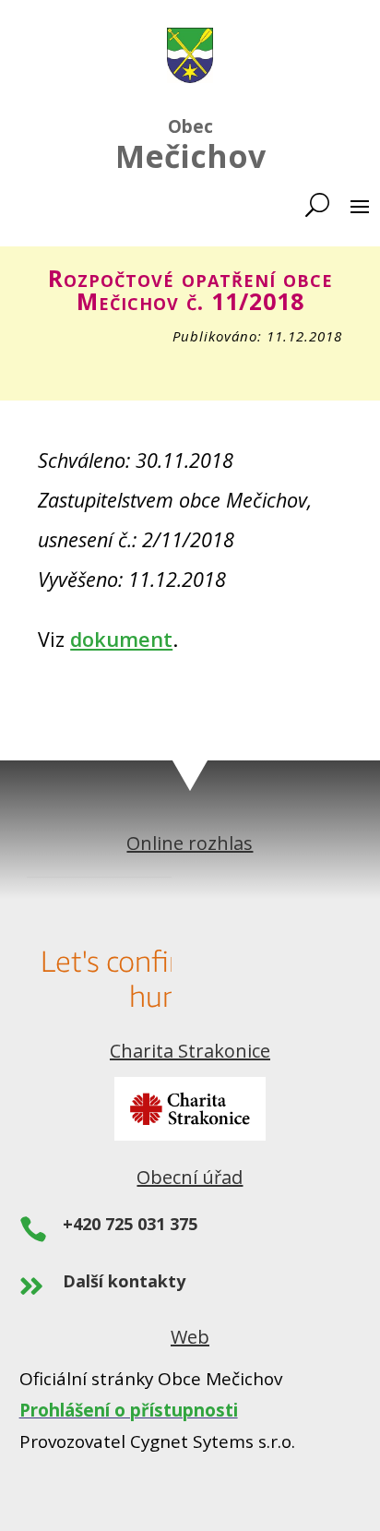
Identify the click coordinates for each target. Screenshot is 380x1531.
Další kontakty (124, 1281)
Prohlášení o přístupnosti (128, 1410)
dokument (121, 639)
